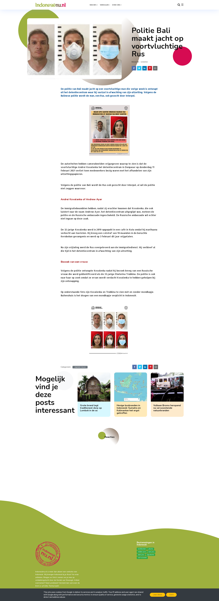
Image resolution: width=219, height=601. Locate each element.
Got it (171, 595)
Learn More (157, 595)
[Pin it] (150, 68)
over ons (116, 5)
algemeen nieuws (80, 367)
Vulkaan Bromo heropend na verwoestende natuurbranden (167, 408)
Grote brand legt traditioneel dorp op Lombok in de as (91, 408)
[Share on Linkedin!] (144, 68)
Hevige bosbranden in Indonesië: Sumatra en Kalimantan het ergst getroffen (129, 409)
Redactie (135, 62)
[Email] (155, 68)
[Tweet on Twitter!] (139, 68)
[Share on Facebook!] (134, 68)
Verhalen (104, 5)
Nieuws (93, 5)
